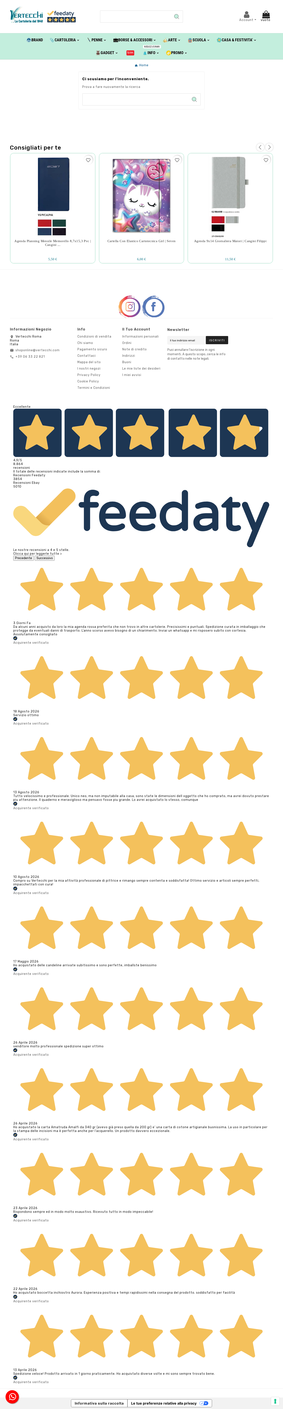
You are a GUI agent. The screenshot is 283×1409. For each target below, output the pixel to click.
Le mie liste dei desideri (141, 368)
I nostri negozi (89, 368)
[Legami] (130, 52)
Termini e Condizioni (93, 388)
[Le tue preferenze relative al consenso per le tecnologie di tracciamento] (275, 1401)
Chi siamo (85, 343)
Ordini (127, 343)
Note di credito (134, 349)
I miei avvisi (131, 375)
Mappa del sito (89, 362)
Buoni (126, 362)
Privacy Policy (89, 375)
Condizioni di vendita (94, 336)
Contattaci (86, 356)
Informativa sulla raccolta (99, 1403)
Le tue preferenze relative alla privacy (164, 1403)
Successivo (44, 558)
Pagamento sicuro (92, 349)
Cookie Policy (88, 381)
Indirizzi (128, 356)
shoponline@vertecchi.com (37, 350)
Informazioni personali (140, 336)
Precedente (23, 558)
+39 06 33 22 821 (30, 357)
